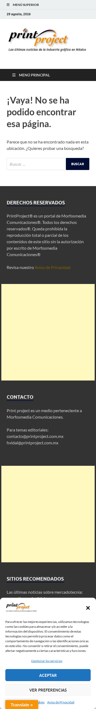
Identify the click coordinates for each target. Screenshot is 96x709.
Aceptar (48, 675)
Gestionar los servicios (46, 661)
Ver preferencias (48, 690)
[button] (88, 608)
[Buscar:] (48, 164)
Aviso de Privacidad (60, 702)
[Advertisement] (48, 332)
